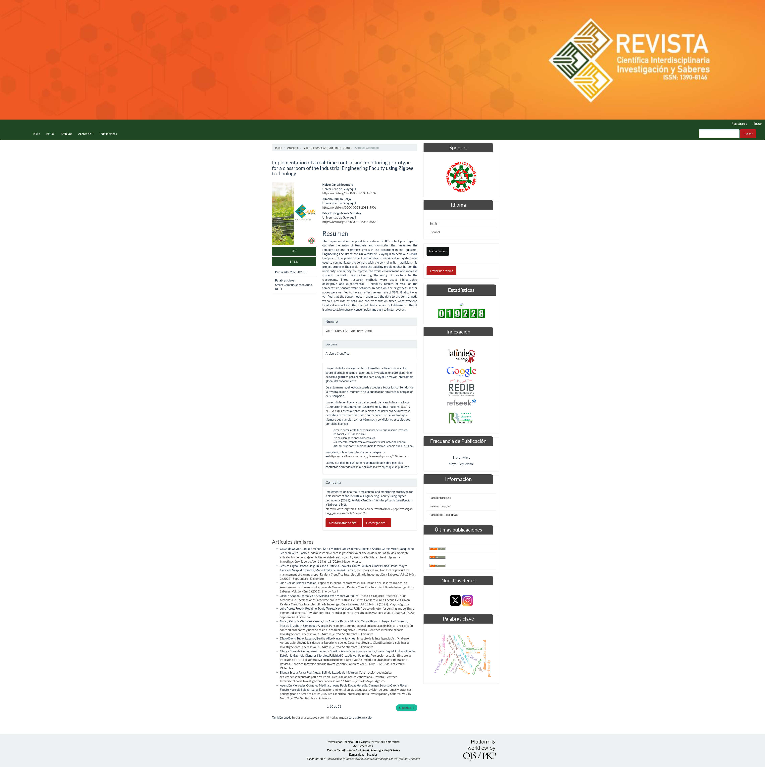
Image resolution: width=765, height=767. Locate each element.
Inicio (36, 133)
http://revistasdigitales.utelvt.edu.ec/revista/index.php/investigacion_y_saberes (372, 758)
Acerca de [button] (85, 133)
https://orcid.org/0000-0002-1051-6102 (349, 193)
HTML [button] (294, 261)
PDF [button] (294, 251)
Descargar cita (376, 523)
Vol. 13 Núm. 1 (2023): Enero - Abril (327, 147)
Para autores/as (440, 506)
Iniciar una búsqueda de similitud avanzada (320, 717)
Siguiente (406, 707)
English (434, 223)
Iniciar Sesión (437, 251)
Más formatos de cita (343, 523)
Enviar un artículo (441, 271)
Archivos (66, 133)
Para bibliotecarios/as (444, 514)
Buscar (748, 133)
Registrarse (739, 123)
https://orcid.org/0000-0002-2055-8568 (349, 222)
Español (435, 232)
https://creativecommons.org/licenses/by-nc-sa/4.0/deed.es (368, 456)
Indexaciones (108, 133)
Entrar (757, 123)
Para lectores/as (440, 497)
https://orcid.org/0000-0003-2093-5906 (349, 207)
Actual (50, 133)
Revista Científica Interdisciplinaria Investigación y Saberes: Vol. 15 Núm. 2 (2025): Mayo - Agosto (344, 604)
